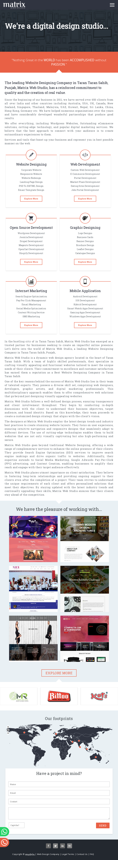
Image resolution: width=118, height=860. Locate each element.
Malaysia (52, 107)
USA (85, 103)
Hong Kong (12, 110)
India (20, 103)
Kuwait (73, 107)
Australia (74, 103)
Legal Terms (68, 854)
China (109, 107)
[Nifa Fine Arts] (33, 606)
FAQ (92, 854)
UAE (63, 107)
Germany (26, 110)
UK (92, 103)
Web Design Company (48, 854)
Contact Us (82, 854)
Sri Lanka (96, 107)
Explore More (31, 198)
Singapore (23, 107)
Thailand (38, 107)
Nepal (84, 107)
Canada (101, 103)
